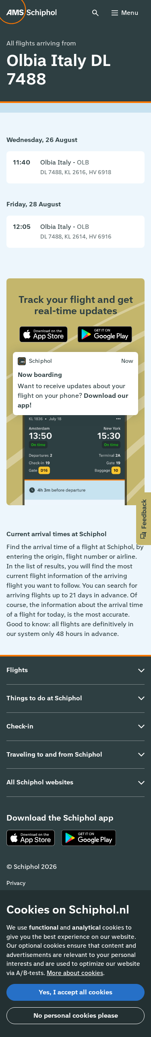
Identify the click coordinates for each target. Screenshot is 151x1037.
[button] (143, 518)
